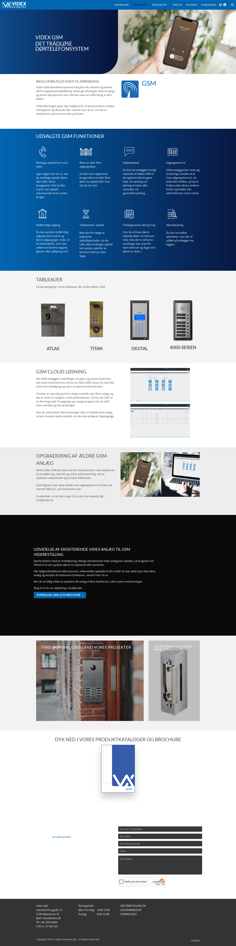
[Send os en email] (220, 4)
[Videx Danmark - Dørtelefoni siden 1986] (14, 5)
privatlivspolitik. (61, 837)
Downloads (208, 4)
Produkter (159, 4)
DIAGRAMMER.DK (130, 910)
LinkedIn (195, 940)
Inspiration (121, 4)
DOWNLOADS (128, 914)
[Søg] (232, 5)
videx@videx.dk (51, 918)
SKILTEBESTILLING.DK (133, 906)
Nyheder (191, 4)
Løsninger (139, 4)
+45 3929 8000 (48, 922)
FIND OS (177, 4)
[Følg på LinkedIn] (224, 4)
